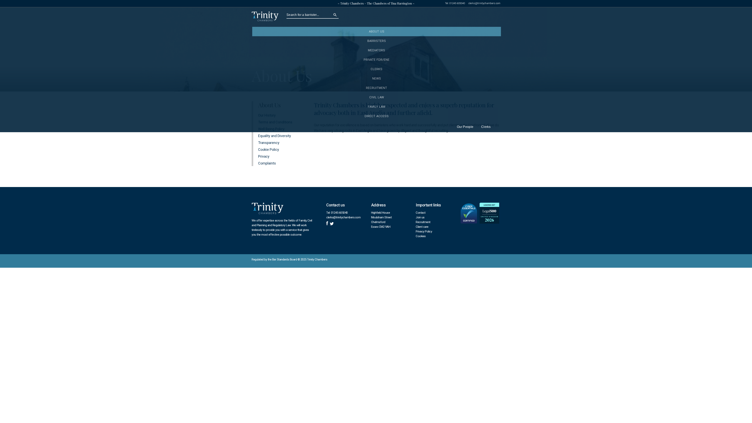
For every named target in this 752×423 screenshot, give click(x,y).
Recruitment (423, 222)
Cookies (421, 236)
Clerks (486, 126)
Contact (421, 212)
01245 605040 (457, 3)
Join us (420, 217)
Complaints (267, 163)
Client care (422, 227)
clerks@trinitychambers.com (484, 3)
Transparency (268, 143)
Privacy (263, 156)
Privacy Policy (424, 231)
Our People (465, 126)
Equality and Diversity (274, 136)
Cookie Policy (268, 149)
